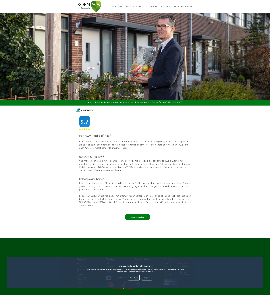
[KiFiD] (120, 290)
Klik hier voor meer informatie (143, 272)
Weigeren (147, 278)
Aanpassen (122, 278)
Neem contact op (137, 217)
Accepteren (134, 278)
